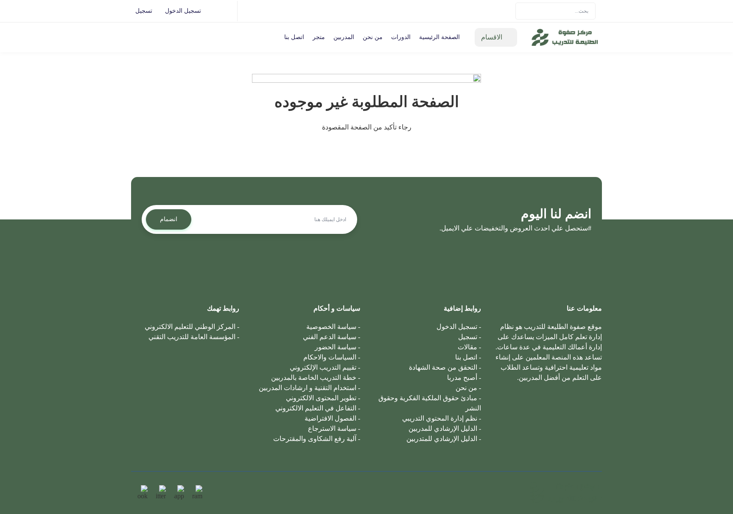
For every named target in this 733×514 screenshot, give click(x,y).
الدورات (401, 37)
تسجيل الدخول (183, 11)
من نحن (373, 37)
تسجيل (143, 11)
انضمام (168, 219)
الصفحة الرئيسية (439, 37)
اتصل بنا (294, 37)
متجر (319, 37)
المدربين (343, 37)
